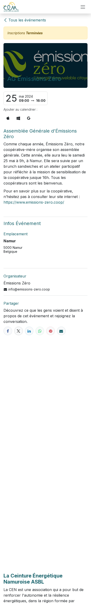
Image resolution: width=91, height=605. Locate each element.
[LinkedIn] (29, 331)
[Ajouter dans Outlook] (18, 118)
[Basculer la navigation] (83, 7)
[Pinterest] (50, 331)
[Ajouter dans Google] (28, 118)
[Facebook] (8, 331)
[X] (18, 331)
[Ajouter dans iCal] (8, 118)
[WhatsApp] (39, 331)
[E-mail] (61, 331)
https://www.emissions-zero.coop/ (34, 202)
